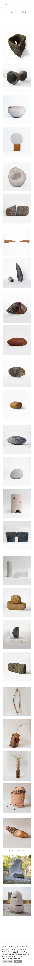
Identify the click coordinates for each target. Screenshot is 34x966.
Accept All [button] (18, 962)
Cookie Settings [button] (7, 962)
